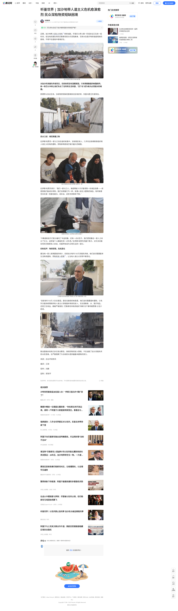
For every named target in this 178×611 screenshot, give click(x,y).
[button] (132, 16)
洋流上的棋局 (44, 489)
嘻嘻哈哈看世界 (45, 415)
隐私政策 (63, 597)
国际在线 (43, 519)
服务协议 (57, 597)
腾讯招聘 (80, 597)
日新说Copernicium (46, 504)
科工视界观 (43, 429)
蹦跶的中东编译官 (45, 474)
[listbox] (71, 460)
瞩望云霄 (43, 400)
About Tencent (50, 597)
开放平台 (68, 597)
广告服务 (74, 597)
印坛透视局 (43, 444)
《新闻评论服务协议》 (65, 540)
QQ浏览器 (91, 597)
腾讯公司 (69, 605)
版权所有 (74, 605)
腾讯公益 (85, 597)
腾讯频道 (97, 597)
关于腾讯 (43, 597)
